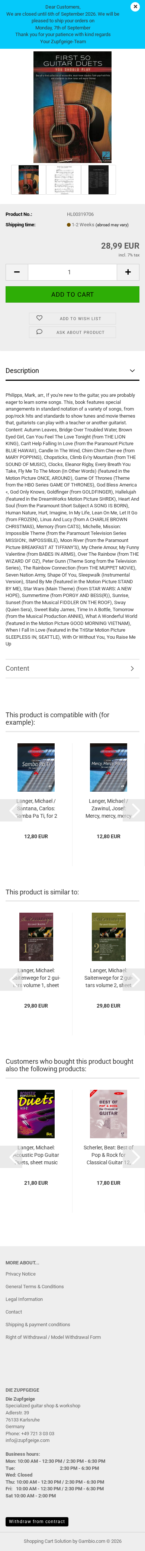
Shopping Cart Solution (47, 1541)
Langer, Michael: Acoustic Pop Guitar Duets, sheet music (36, 1155)
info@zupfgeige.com (27, 1440)
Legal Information (24, 1299)
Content (17, 668)
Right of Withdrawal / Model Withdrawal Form (53, 1337)
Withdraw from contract (37, 1521)
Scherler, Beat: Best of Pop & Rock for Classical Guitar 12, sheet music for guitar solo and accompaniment (108, 1155)
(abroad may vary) (112, 225)
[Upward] (124, 1540)
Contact (14, 1312)
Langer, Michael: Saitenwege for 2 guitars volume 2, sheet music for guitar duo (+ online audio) (108, 978)
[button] (17, 272)
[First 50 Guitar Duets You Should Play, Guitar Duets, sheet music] (72, 106)
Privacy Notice (21, 1274)
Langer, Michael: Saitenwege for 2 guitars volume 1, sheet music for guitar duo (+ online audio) (36, 978)
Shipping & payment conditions (38, 1324)
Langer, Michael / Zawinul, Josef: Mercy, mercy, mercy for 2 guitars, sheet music (109, 809)
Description (22, 370)
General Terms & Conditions (35, 1286)
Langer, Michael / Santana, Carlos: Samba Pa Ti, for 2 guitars (36, 809)
